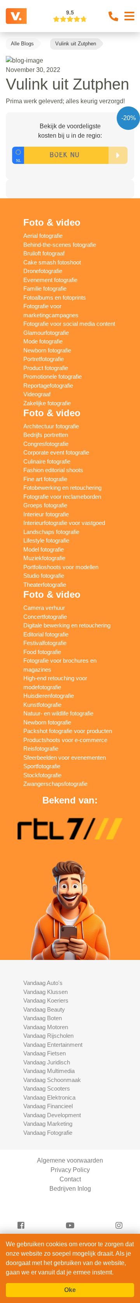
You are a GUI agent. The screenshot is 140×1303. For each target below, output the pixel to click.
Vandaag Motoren (45, 1027)
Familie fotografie (44, 288)
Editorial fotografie (45, 634)
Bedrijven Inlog (70, 1188)
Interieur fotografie (46, 514)
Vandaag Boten (42, 1018)
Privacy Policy (70, 1169)
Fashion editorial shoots (53, 470)
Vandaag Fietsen (44, 1053)
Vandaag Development (52, 1115)
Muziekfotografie (44, 558)
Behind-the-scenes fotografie (59, 244)
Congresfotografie (45, 443)
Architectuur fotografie (51, 426)
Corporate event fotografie (56, 452)
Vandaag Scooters (46, 1088)
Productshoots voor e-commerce (65, 740)
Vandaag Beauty (44, 1009)
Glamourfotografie (46, 332)
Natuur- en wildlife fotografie (58, 713)
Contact (70, 1179)
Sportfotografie (41, 766)
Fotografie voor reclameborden (62, 496)
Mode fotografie (43, 341)
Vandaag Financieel (48, 1106)
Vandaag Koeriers (45, 1000)
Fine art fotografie (45, 479)
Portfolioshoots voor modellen (60, 567)
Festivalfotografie (44, 643)
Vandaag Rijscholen (48, 1035)
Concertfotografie (45, 616)
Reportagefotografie (48, 385)
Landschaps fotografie (51, 531)
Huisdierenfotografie (48, 695)
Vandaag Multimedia (49, 1071)
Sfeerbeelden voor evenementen (64, 757)
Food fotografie (42, 652)
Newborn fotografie (47, 350)
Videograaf (37, 394)
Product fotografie (45, 368)
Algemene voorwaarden (70, 1160)
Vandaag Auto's (43, 982)
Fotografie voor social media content (69, 323)
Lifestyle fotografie (46, 540)
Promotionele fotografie (52, 376)
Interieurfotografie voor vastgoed (64, 522)
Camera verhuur (44, 607)
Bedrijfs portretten (45, 434)
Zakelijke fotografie (47, 403)
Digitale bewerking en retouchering (66, 625)
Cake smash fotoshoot (52, 262)
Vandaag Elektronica (49, 1097)
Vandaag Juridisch (46, 1062)
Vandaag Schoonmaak (52, 1080)
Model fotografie (43, 549)
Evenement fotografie (50, 280)
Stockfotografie (42, 775)
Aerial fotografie (43, 235)
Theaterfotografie (44, 584)
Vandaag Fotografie (47, 1132)
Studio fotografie (43, 575)
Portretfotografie (43, 359)
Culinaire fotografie (46, 461)
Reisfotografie (40, 748)
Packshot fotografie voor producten (67, 731)
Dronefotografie (42, 271)
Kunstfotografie (42, 704)
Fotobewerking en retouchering (62, 487)
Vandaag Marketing (47, 1123)
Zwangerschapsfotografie (55, 783)
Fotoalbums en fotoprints (54, 297)
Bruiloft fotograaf (44, 253)
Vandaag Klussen (45, 991)
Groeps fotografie (45, 505)
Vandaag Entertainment (52, 1044)
